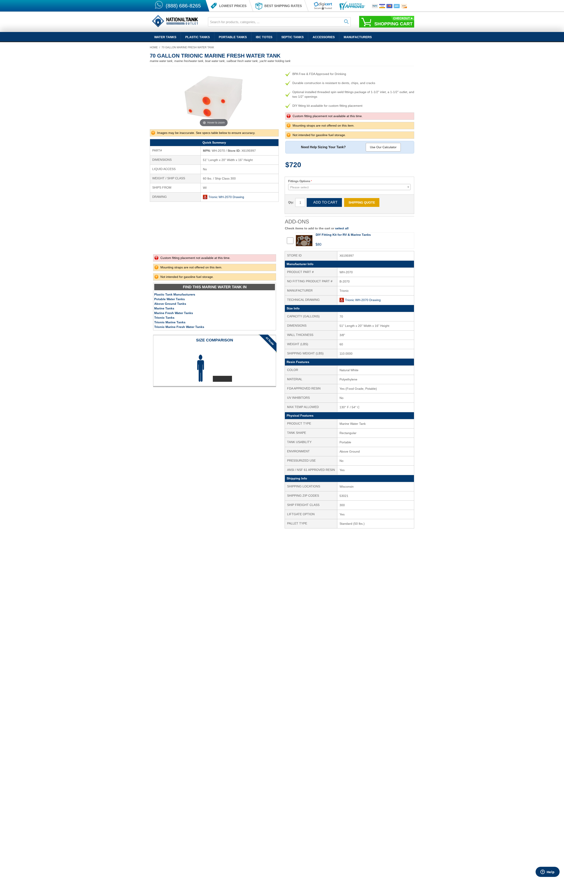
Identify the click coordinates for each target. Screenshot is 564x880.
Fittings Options (299, 181)
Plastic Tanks (197, 37)
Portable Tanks (233, 37)
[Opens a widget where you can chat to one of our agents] (547, 872)
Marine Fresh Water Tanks (173, 313)
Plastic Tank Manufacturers (174, 294)
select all (342, 228)
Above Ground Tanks (170, 303)
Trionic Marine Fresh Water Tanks (179, 327)
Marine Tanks (164, 308)
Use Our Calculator (383, 147)
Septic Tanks (292, 37)
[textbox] (349, 187)
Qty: (291, 202)
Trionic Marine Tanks (170, 322)
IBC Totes (264, 37)
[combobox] (279, 21)
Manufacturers (358, 37)
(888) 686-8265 (183, 6)
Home (154, 47)
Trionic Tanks (164, 317)
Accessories (324, 37)
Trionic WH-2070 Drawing (226, 197)
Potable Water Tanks (169, 299)
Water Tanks (165, 37)
